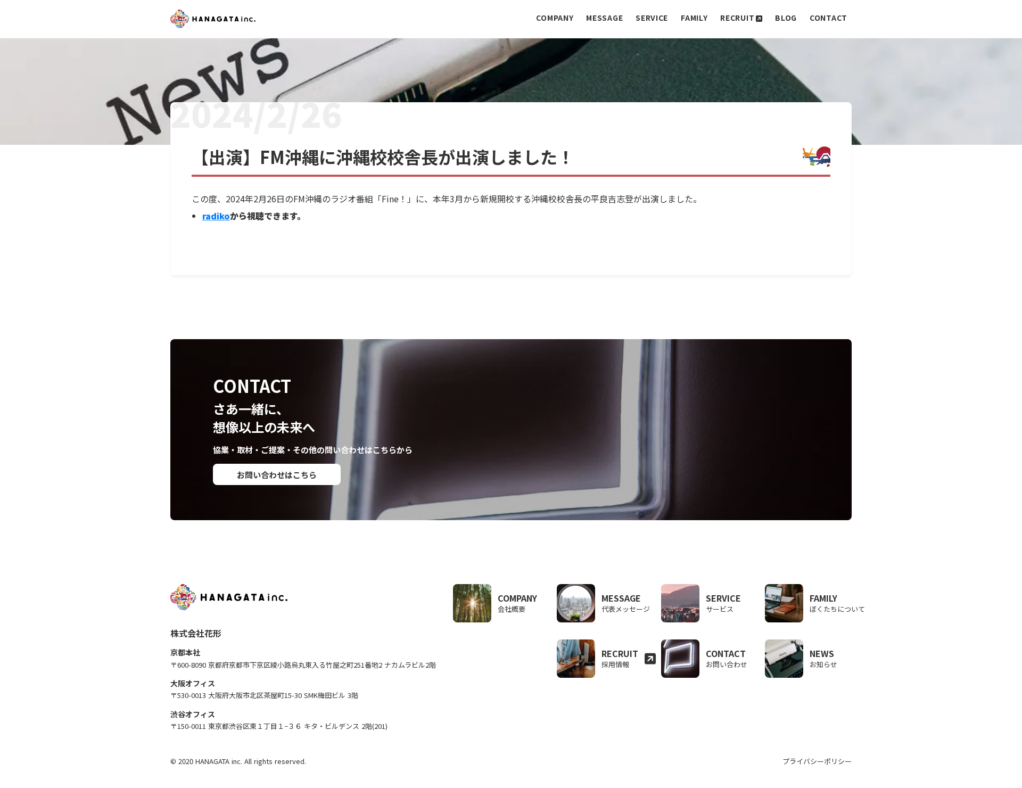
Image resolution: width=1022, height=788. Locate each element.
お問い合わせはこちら (277, 474)
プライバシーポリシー (817, 761)
